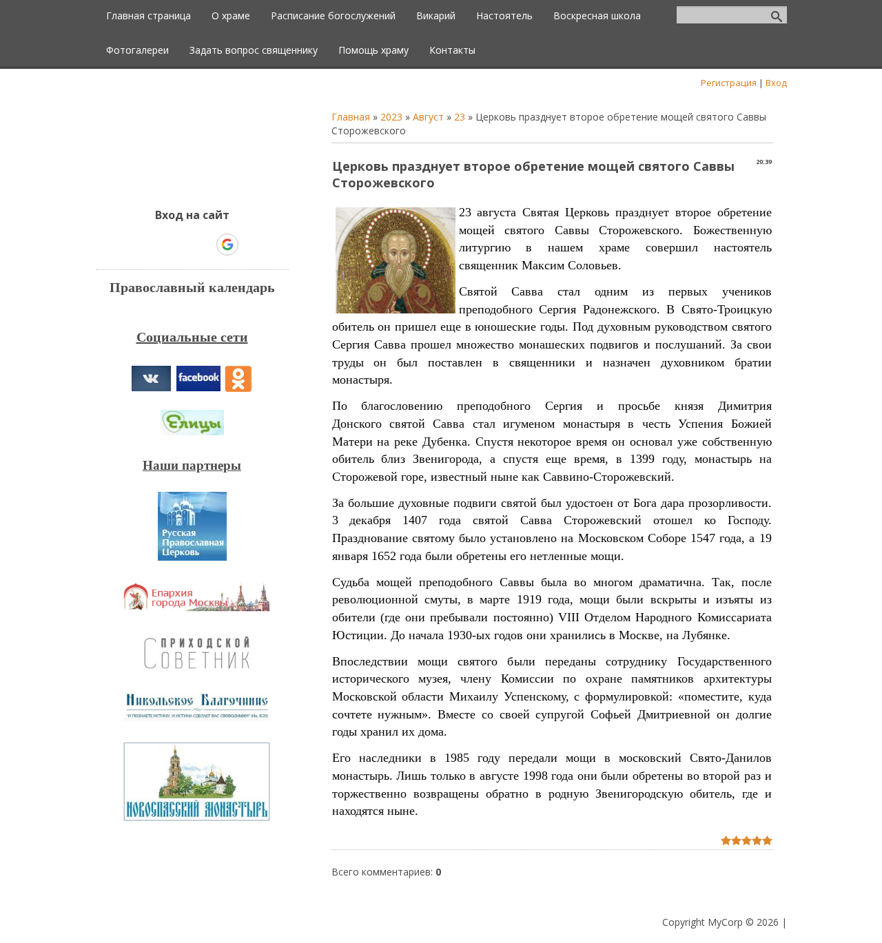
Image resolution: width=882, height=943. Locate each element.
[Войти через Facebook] (180, 244)
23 (459, 116)
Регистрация (729, 82)
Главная (350, 116)
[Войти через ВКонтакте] (156, 244)
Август (428, 116)
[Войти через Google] (227, 245)
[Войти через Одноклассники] (251, 244)
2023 (391, 116)
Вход (776, 82)
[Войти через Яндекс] (203, 244)
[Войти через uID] (133, 244)
